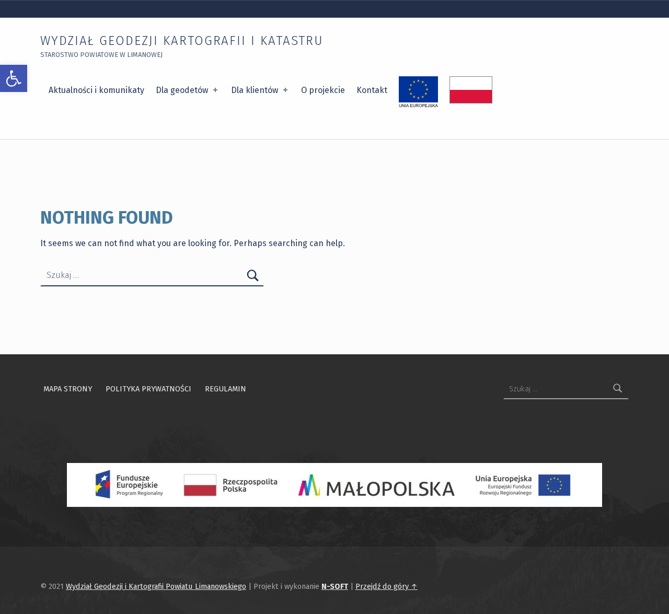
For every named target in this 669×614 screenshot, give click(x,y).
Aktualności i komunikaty (96, 90)
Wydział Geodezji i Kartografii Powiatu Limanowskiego (156, 586)
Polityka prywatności (148, 388)
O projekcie (323, 90)
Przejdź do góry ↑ (386, 586)
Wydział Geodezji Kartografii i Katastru (182, 40)
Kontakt (371, 90)
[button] (13, 78)
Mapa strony (67, 388)
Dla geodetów (182, 90)
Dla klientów (254, 90)
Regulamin (225, 388)
